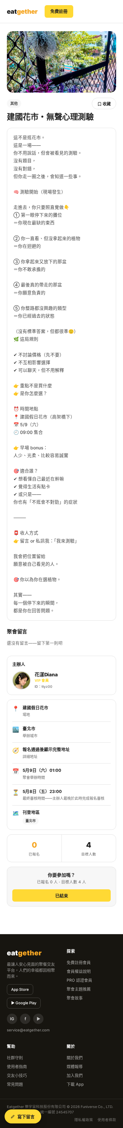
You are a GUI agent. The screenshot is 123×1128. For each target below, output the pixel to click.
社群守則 (15, 1057)
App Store (20, 989)
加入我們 (75, 1075)
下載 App (75, 1084)
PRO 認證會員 (79, 980)
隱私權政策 (83, 1120)
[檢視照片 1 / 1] (61, 62)
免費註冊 (59, 11)
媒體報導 (75, 1066)
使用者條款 (107, 1120)
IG (12, 1018)
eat (22, 11)
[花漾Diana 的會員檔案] (21, 680)
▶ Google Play (23, 1003)
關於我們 (75, 1057)
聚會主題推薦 (79, 988)
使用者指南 (17, 1066)
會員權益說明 (79, 971)
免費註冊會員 (79, 962)
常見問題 (15, 1084)
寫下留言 (26, 1116)
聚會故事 (75, 997)
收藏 (106, 103)
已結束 (61, 895)
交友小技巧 (17, 1075)
